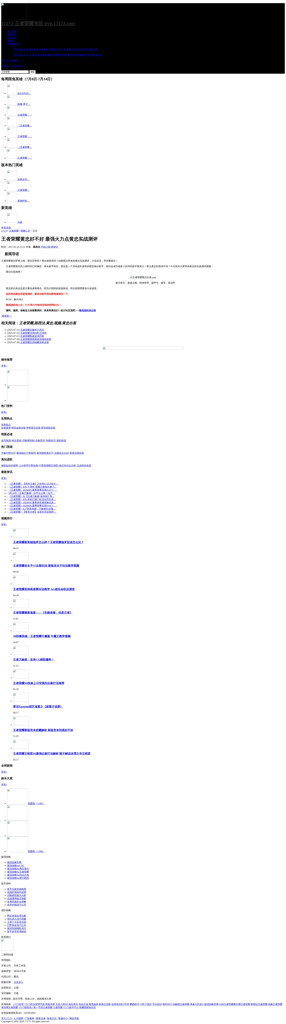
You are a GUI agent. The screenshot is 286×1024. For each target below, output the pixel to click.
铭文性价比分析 (67, 465)
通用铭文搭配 (60, 55)
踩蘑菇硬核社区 (87, 1007)
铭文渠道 (16, 440)
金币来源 (6, 440)
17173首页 (18, 1004)
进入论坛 (6, 60)
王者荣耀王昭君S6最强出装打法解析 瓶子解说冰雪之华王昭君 (52, 753)
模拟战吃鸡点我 (87, 310)
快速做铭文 (82, 49)
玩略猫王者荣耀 (181, 1004)
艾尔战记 (157, 1004)
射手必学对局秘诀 (16, 931)
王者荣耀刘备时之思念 (32, 330)
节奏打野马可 (8, 453)
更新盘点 (6, 424)
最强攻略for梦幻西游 (18, 878)
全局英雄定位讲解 (16, 901)
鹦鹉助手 (134, 1004)
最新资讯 (12, 34)
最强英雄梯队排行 (16, 928)
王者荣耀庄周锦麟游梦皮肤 (34, 342)
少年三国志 (146, 1004)
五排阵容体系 (84, 465)
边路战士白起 (61, 453)
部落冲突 (50, 1004)
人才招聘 (18, 1018)
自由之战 (83, 1004)
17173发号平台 (71, 1007)
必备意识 (40, 440)
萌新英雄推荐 (21, 49)
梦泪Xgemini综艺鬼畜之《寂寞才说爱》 (38, 706)
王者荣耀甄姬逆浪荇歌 (32, 336)
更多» (4, 365)
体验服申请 (96, 55)
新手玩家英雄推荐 (16, 889)
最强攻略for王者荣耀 (18, 872)
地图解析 (43, 49)
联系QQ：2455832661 (12, 66)
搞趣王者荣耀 (275, 1004)
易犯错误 (61, 440)
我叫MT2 (167, 1004)
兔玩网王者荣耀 (9, 1007)
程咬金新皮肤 (18, 428)
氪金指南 (93, 49)
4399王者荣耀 (226, 1004)
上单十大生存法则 (16, 922)
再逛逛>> (7, 316)
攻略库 (14, 60)
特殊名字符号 (56, 49)
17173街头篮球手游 (34, 1004)
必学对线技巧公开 (16, 904)
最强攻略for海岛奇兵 (18, 868)
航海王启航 (105, 1004)
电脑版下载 (84, 55)
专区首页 (12, 31)
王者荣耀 (14, 231)
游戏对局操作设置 (16, 892)
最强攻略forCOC (15, 865)
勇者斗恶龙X (197, 1004)
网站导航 (74, 1018)
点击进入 (18, 982)
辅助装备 (47, 55)
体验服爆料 (13, 44)
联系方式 (52, 1018)
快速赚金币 (70, 49)
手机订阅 (45, 247)
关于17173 (6, 1018)
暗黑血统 (93, 1004)
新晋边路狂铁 (77, 453)
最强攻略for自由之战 (18, 875)
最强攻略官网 (14, 862)
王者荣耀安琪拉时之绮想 (33, 333)
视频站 (10, 41)
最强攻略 (33, 49)
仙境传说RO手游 (120, 1004)
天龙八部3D (61, 1004)
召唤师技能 (28, 440)
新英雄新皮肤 (48, 428)
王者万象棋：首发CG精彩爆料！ (33, 659)
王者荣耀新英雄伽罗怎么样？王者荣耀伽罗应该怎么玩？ (48, 542)
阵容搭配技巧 (21, 55)
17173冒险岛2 (25, 1007)
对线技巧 (50, 440)
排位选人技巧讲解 (16, 919)
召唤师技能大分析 (16, 895)
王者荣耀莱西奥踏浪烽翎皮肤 (35, 339)
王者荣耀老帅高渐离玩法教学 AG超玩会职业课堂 (44, 589)
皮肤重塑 (6, 428)
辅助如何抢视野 (9, 465)
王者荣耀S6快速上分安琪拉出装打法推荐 (38, 683)
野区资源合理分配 (16, 916)
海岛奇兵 (73, 1004)
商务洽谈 (40, 1018)
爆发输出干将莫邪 (26, 453)
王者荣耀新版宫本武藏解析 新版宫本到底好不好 (43, 730)
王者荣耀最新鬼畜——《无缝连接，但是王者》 (43, 612)
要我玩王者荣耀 (259, 1004)
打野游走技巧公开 (16, 925)
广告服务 (29, 1018)
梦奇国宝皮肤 (33, 428)
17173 (4, 231)
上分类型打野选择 (28, 465)
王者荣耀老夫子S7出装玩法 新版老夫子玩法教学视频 (46, 565)
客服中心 (63, 1018)
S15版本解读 (35, 55)
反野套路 (72, 55)
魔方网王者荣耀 (241, 1004)
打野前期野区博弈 (48, 465)
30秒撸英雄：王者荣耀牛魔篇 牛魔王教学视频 (42, 636)
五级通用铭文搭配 (16, 898)
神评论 (54, 247)
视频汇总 (25, 231)
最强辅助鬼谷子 (45, 453)
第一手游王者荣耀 (42, 1007)
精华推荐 (12, 37)
